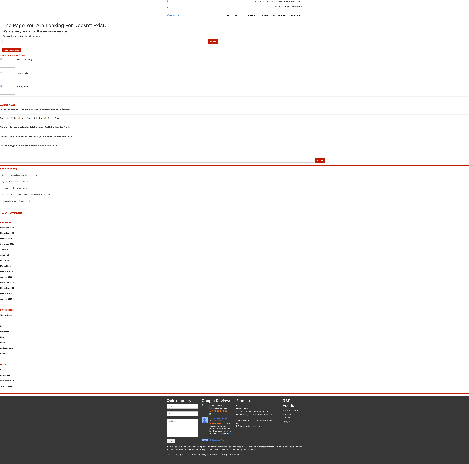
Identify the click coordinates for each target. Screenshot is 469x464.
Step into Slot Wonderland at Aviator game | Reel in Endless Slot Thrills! (35, 127)
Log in (2, 370)
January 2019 (6, 299)
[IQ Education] (174, 15)
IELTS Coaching (24, 59)
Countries (265, 15)
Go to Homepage (11, 50)
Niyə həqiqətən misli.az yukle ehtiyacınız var (20, 181)
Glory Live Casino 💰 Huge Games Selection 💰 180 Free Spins (30, 118)
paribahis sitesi (6, 348)
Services (252, 15)
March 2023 (5, 266)
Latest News (279, 15)
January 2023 (6, 277)
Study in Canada (290, 410)
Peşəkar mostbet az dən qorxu (15, 188)
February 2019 (6, 293)
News (2, 343)
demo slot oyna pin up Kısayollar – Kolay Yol (20, 175)
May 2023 (4, 260)
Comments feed (7, 381)
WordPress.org (6, 386)
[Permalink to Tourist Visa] (7, 76)
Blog (2, 326)
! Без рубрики (6, 315)
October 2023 (6, 238)
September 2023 (7, 244)
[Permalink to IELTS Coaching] (7, 62)
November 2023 (7, 233)
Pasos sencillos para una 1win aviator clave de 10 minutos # (27, 194)
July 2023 (4, 255)
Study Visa (22, 86)
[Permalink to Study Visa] (7, 89)
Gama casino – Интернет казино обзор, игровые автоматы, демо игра (36, 136)
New (2, 337)
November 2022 (7, 288)
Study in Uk (288, 422)
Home (228, 15)
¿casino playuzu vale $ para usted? (16, 201)
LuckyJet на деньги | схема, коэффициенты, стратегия (29, 145)
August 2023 (5, 249)
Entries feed (5, 375)
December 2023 (7, 227)
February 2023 (6, 271)
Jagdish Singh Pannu (218, 418)
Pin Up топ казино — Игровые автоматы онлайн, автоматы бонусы (35, 109)
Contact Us (295, 15)
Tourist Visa (23, 73)
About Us (240, 15)
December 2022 (7, 282)
